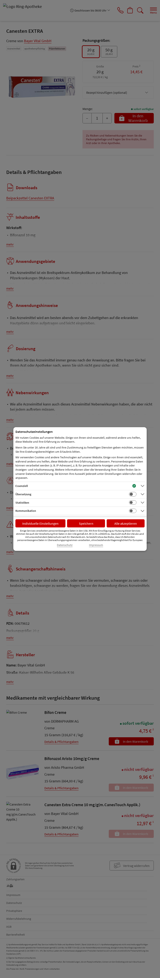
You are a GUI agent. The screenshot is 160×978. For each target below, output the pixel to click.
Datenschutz (64, 545)
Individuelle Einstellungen (40, 523)
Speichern (86, 523)
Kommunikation (25, 511)
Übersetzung (23, 494)
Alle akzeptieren (125, 523)
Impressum (96, 545)
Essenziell (21, 486)
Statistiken (22, 502)
